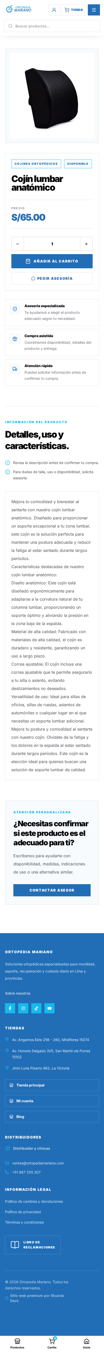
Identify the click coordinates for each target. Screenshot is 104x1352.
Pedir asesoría (55, 278)
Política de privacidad (23, 1212)
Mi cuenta (24, 1101)
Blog (20, 1116)
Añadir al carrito (56, 261)
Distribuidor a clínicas (31, 1148)
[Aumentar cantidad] (86, 244)
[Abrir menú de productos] (94, 9)
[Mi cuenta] (54, 9)
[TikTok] (36, 1008)
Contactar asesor (52, 890)
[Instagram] (23, 1008)
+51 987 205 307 (26, 1172)
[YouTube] (49, 1008)
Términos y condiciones (24, 1222)
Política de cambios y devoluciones (34, 1201)
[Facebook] (10, 1008)
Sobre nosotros (18, 993)
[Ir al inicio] (18, 9)
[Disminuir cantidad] (18, 244)
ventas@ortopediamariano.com (38, 1163)
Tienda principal (30, 1085)
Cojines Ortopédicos (36, 164)
